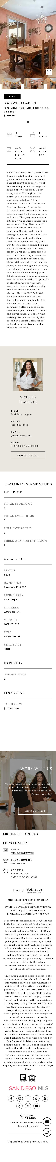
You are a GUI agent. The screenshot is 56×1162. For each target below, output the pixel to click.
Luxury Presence (28, 1126)
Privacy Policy (40, 1141)
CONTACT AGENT (28, 455)
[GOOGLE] (28, 1106)
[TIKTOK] (36, 1098)
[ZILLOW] (45, 1098)
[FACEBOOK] (11, 1098)
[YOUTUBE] (36, 1106)
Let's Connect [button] (35, 810)
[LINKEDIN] (28, 1098)
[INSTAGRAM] (19, 1098)
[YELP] (19, 1106)
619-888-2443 (18, 863)
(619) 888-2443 (19, 424)
